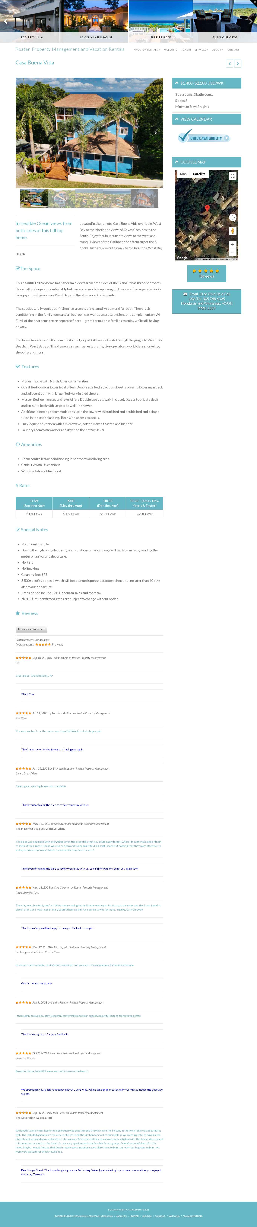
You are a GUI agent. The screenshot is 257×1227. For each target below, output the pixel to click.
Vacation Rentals (146, 47)
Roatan (186, 49)
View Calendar (196, 119)
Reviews (206, 276)
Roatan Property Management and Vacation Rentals (70, 49)
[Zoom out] (232, 252)
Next (249, 21)
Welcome (170, 49)
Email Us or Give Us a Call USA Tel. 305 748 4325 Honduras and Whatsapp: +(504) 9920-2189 (206, 301)
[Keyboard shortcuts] (196, 259)
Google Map (193, 162)
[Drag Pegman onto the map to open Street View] (232, 231)
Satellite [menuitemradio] (199, 174)
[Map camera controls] (232, 217)
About (217, 47)
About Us (121, 1216)
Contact (233, 49)
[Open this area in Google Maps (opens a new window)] (182, 258)
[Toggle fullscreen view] (232, 176)
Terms (234, 259)
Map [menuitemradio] (183, 174)
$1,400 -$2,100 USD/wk (202, 83)
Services (201, 47)
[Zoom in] (232, 244)
